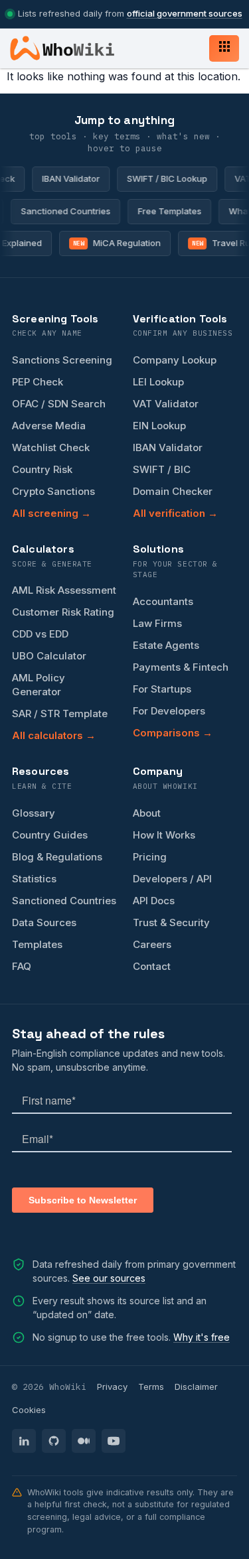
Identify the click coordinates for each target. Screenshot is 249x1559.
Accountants (163, 601)
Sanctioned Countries (69, 211)
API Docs (154, 900)
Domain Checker (172, 491)
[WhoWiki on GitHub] (54, 1441)
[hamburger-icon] (224, 48)
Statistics (34, 878)
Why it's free (201, 1337)
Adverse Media (49, 425)
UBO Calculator (49, 655)
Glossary (33, 813)
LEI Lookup (158, 381)
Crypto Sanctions (53, 491)
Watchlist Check (51, 447)
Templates (37, 944)
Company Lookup (174, 360)
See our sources (108, 1278)
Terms (151, 1386)
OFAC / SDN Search (59, 403)
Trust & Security (171, 922)
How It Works (164, 835)
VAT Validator (166, 403)
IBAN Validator (67, 178)
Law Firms (157, 623)
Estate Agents (166, 645)
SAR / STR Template (60, 713)
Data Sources (44, 922)
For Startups (162, 689)
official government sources (184, 13)
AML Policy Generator (38, 684)
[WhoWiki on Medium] (84, 1441)
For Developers (169, 711)
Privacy (112, 1386)
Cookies (29, 1409)
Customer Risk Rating (63, 612)
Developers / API (172, 878)
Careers (152, 944)
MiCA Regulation (113, 242)
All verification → (175, 513)
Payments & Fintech (180, 667)
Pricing (150, 856)
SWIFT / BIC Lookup (163, 178)
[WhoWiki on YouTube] (113, 1441)
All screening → (51, 513)
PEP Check (37, 381)
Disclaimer (196, 1386)
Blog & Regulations (57, 856)
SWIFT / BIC (162, 469)
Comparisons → (172, 732)
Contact (152, 966)
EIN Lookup (159, 425)
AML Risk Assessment (64, 590)
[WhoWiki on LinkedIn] (24, 1441)
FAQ (21, 966)
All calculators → (54, 735)
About (147, 813)
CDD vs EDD (40, 634)
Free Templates (173, 211)
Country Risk (42, 469)
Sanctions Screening (62, 360)
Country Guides (50, 835)
